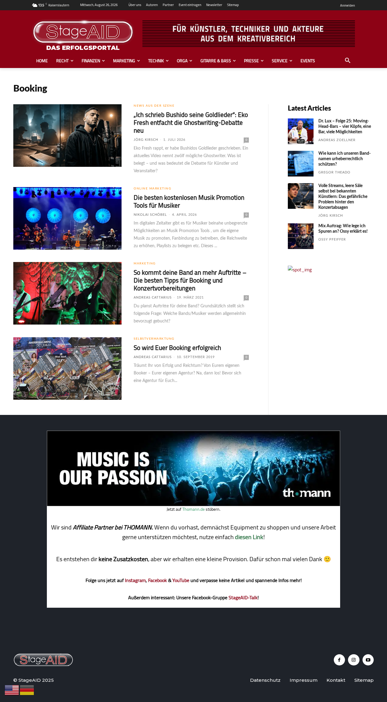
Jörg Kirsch (146, 139)
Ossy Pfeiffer (332, 239)
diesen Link (249, 536)
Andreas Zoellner (337, 140)
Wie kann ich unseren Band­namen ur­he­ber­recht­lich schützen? (344, 159)
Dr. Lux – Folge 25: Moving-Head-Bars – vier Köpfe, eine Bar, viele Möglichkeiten (344, 126)
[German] (27, 689)
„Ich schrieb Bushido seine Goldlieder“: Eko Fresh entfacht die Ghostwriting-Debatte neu (191, 122)
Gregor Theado (334, 172)
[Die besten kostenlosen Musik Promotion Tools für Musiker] (67, 218)
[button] (347, 60)
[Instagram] (353, 660)
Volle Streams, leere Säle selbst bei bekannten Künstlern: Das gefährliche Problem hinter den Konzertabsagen (342, 197)
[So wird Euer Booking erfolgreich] (67, 368)
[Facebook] (339, 660)
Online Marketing (152, 188)
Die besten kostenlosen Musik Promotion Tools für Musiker (189, 201)
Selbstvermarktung (154, 338)
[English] (12, 689)
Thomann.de (193, 509)
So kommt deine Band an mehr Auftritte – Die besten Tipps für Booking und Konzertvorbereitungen (190, 280)
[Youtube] (368, 660)
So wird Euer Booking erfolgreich (177, 348)
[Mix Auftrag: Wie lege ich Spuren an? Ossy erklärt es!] (301, 236)
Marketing (145, 263)
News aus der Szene (154, 105)
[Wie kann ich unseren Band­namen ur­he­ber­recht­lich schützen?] (301, 163)
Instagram (135, 580)
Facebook (157, 580)
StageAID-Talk (243, 597)
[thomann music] (193, 504)
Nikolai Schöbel (150, 214)
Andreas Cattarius (153, 297)
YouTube (180, 580)
